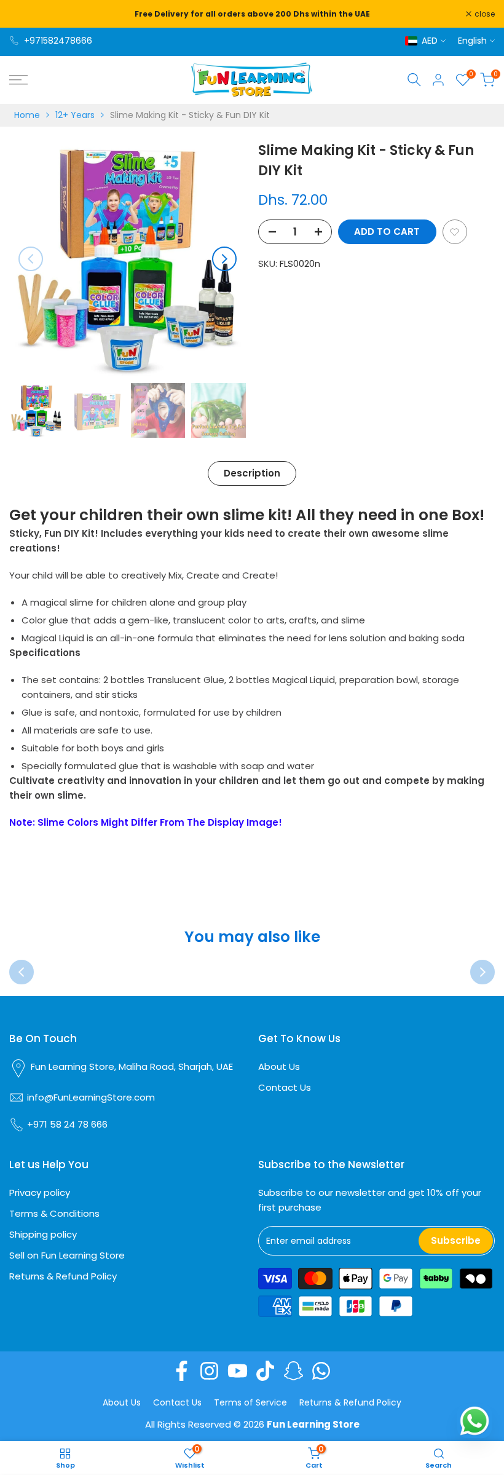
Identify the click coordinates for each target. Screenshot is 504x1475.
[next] (224, 259)
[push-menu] (18, 80)
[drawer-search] (414, 80)
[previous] (30, 259)
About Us (279, 1066)
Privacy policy (39, 1192)
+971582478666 (58, 40)
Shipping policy (43, 1234)
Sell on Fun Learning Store (67, 1255)
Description (252, 473)
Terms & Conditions (54, 1213)
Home (27, 115)
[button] (455, 231)
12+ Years (75, 115)
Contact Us (284, 1087)
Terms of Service (250, 1402)
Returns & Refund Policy (63, 1276)
